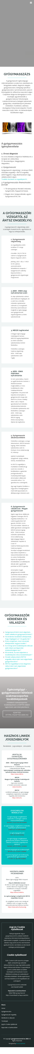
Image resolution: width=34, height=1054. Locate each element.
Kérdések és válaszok (8, 1018)
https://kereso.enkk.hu (17, 892)
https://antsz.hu (17, 798)
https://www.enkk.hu (17, 774)
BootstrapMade (20, 1043)
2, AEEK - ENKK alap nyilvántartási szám (19, 292)
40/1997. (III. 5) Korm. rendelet (17, 851)
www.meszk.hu (17, 787)
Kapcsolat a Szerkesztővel (9, 1027)
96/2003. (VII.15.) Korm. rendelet (17, 846)
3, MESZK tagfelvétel (20, 330)
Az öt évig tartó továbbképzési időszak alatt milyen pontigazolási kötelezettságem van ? (19, 648)
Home (3, 1008)
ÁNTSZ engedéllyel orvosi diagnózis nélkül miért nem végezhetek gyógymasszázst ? (18, 666)
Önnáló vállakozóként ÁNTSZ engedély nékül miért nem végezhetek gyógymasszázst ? (18, 659)
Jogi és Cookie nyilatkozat (9, 1024)
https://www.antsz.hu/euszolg (17, 907)
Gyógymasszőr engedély (8, 1014)
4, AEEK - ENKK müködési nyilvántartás (17, 373)
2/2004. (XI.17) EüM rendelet (17, 829)
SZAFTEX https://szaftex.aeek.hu (17, 714)
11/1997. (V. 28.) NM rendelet (17, 858)
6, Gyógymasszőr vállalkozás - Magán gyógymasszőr (19, 509)
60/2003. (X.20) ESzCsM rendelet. (17, 822)
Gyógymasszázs (6, 1011)
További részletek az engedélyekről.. (14, 179)
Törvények (4, 1021)
